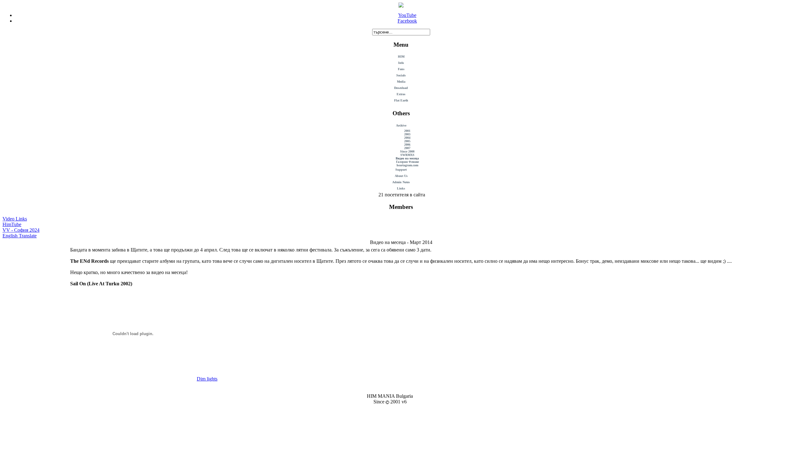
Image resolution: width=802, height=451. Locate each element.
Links (401, 188)
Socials (401, 75)
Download (401, 88)
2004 (407, 137)
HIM (401, 56)
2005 (407, 141)
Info (401, 63)
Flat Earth (401, 100)
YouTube (407, 15)
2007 (407, 148)
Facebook (407, 20)
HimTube (12, 224)
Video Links (15, 218)
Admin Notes (401, 182)
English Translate (20, 235)
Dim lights (207, 378)
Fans (401, 69)
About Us (401, 176)
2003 (407, 134)
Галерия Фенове (407, 161)
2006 (407, 144)
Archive (401, 125)
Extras (401, 94)
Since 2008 (407, 151)
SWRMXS (407, 155)
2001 (407, 130)
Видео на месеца (407, 158)
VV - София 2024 (21, 230)
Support (401, 169)
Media (401, 81)
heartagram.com (407, 165)
